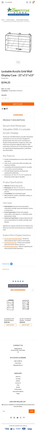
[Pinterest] (7, 109)
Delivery (18, 381)
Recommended (18, 290)
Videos (18, 393)
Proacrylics (4, 78)
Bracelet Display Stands (11, 246)
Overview (18, 115)
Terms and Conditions (18, 391)
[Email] (5, 109)
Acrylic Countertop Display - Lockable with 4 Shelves (25, 320)
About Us (18, 376)
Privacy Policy (18, 389)
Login (15, 361)
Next (32, 290)
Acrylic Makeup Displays (22, 19)
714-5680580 (8, 2)
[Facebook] (2, 109)
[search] (27, 2)
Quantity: (4, 95)
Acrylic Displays (10, 19)
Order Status (18, 363)
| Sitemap (25, 425)
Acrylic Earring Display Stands (13, 238)
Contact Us (18, 383)
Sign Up (20, 361)
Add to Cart (10, 325)
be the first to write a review (18, 286)
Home (2, 19)
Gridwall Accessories (10, 242)
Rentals (18, 387)
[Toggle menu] (2, 3)
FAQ (18, 385)
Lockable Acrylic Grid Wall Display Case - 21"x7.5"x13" (16, 21)
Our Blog (18, 378)
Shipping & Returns (18, 365)
